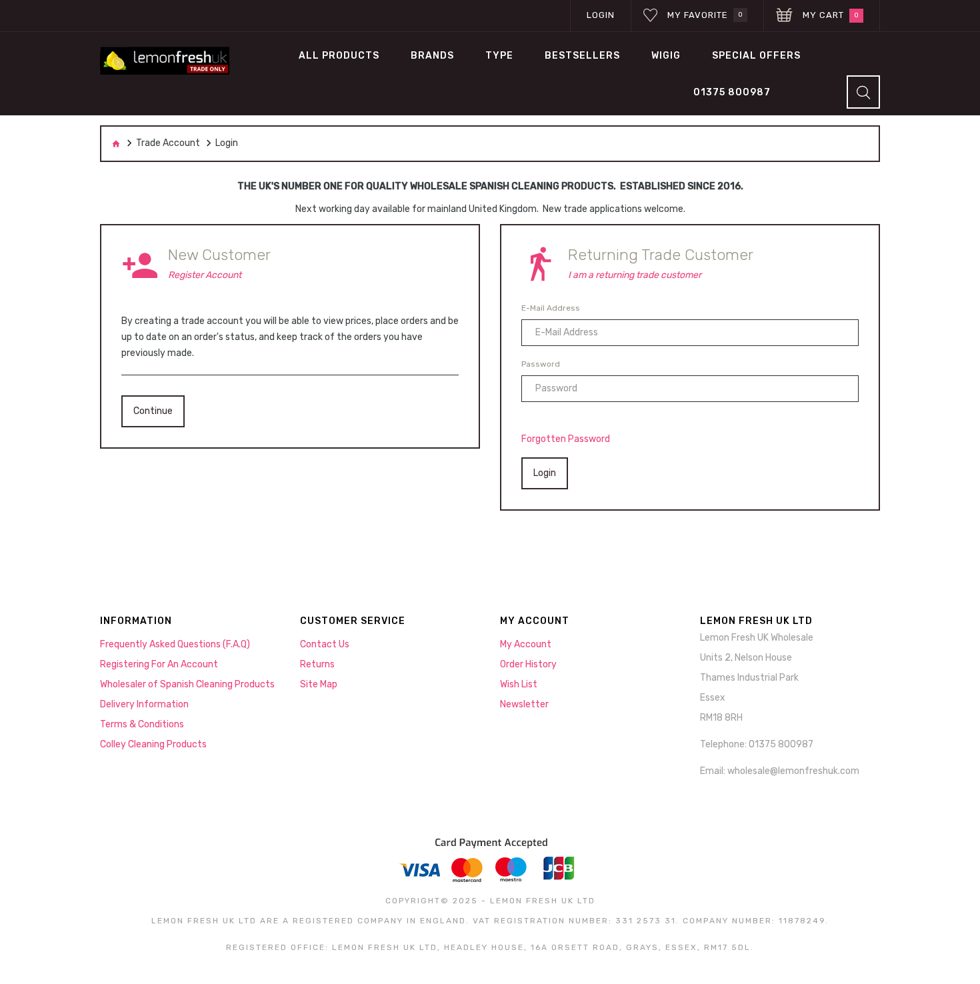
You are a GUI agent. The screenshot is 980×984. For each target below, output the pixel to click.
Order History (528, 664)
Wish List (518, 684)
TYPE (499, 55)
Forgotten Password (565, 439)
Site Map (318, 684)
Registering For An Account (159, 664)
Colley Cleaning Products (153, 744)
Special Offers (756, 55)
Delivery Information (144, 704)
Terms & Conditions (142, 724)
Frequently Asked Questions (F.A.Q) (175, 644)
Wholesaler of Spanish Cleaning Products (187, 684)
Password (540, 364)
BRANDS (432, 55)
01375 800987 (732, 92)
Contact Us (324, 644)
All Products (339, 55)
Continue (153, 411)
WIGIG (666, 55)
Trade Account (168, 143)
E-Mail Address (550, 308)
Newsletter (524, 704)
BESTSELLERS (582, 55)
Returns (317, 664)
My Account (525, 644)
